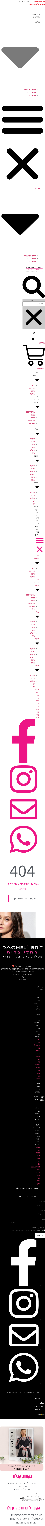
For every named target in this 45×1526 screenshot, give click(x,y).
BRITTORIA (30, 412)
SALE (36, 526)
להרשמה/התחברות (37, 4)
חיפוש (33, 300)
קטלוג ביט (32, 95)
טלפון (43, 1219)
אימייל (42, 1210)
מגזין (36, 535)
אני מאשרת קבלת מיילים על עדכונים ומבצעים (27, 1230)
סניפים (37, 1037)
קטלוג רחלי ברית (30, 89)
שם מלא (42, 1202)
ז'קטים (36, 509)
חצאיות (36, 507)
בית (37, 373)
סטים (36, 512)
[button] (22, 142)
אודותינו (36, 1023)
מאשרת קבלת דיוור (38, 1228)
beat (33, 415)
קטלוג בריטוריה (30, 92)
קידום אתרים (38, 1406)
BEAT (37, 1130)
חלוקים (37, 1144)
